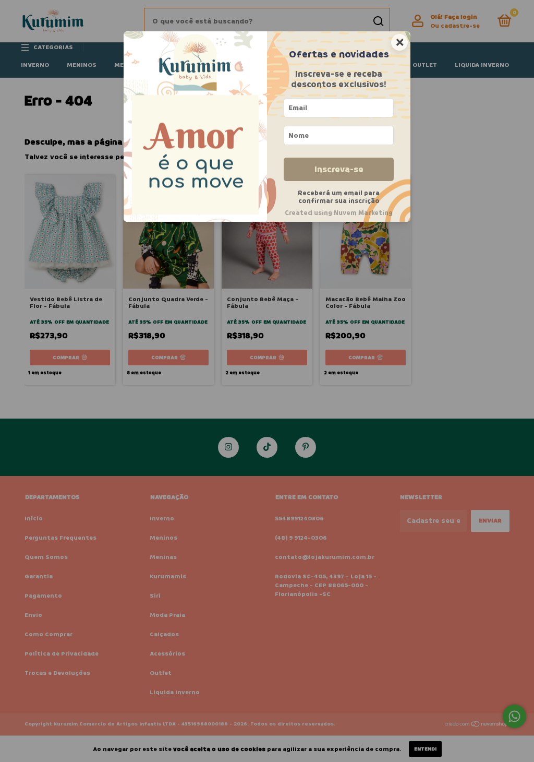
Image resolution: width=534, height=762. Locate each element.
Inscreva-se (338, 169)
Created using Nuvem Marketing (339, 213)
